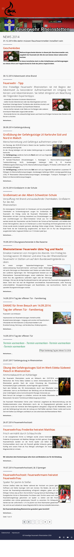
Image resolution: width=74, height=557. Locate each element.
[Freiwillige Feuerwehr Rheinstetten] (37, 8)
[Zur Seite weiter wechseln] (45, 522)
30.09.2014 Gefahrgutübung (16, 127)
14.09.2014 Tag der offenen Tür (18, 335)
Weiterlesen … (7, 120)
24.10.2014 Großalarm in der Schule (20, 187)
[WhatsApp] (72, 537)
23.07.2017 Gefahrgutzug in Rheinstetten (23, 360)
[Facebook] (60, 537)
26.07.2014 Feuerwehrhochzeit (17, 422)
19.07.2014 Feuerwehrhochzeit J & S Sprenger (24, 467)
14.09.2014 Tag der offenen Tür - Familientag (24, 298)
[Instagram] (64, 537)
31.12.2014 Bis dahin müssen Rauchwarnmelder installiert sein (33, 40)
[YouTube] (68, 537)
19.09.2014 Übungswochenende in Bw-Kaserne (25, 242)
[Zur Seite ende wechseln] (50, 522)
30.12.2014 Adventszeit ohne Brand (20, 75)
